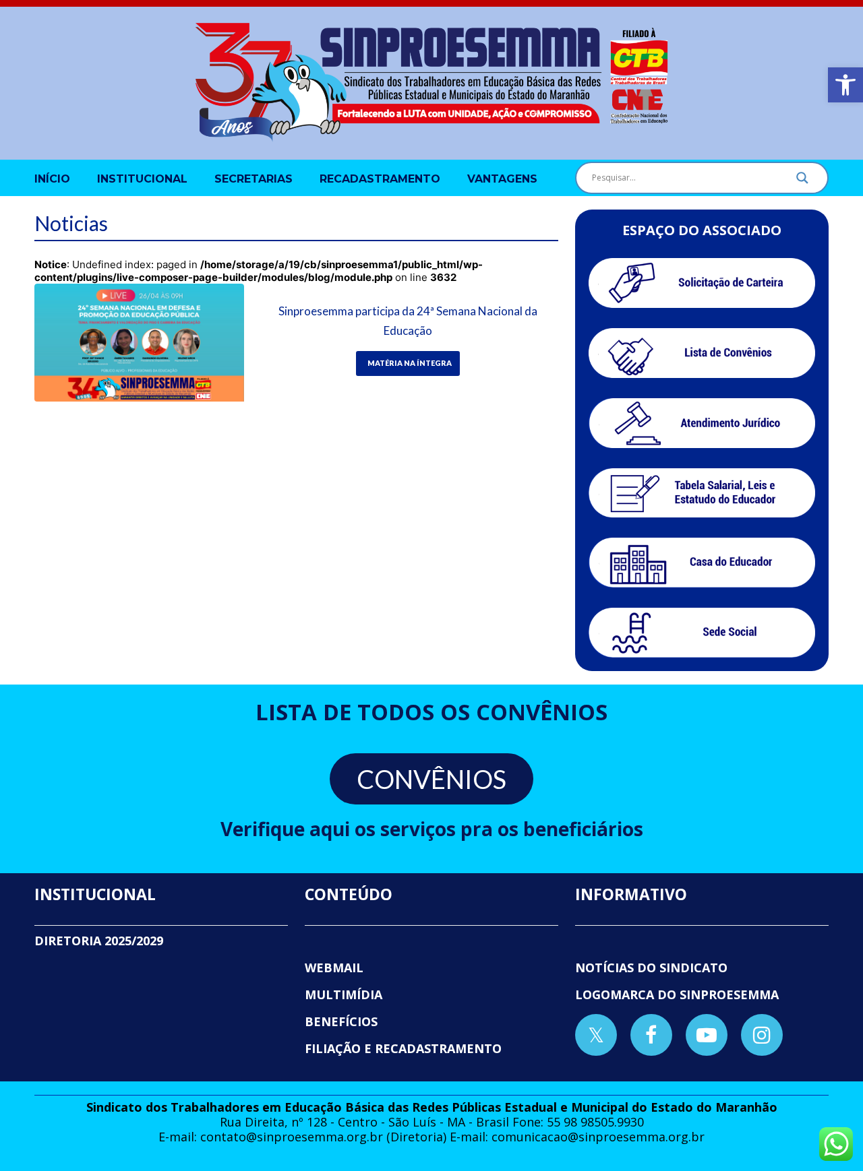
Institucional (142, 178)
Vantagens (502, 178)
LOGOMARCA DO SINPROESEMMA (677, 994)
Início (52, 178)
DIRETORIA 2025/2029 (98, 940)
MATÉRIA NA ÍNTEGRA (409, 362)
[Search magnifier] (802, 181)
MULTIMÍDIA (343, 994)
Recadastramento (380, 178)
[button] (845, 84)
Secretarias (253, 178)
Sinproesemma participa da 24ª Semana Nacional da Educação (407, 321)
